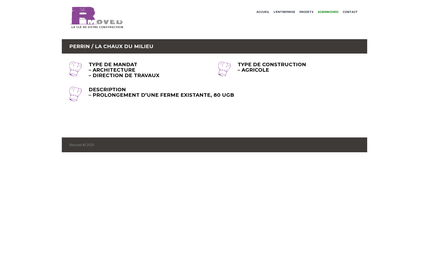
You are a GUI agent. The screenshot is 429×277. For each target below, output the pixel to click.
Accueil (262, 12)
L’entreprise (284, 12)
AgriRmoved (328, 12)
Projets (306, 12)
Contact (350, 12)
